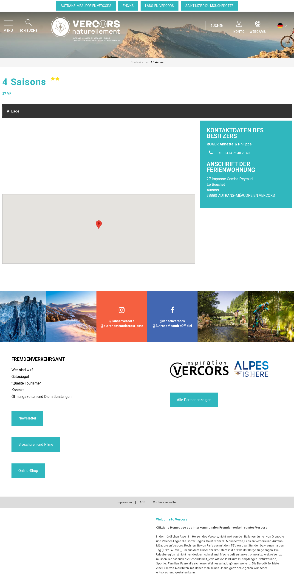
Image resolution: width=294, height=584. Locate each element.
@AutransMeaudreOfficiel (172, 326)
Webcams (257, 22)
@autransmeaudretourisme (122, 326)
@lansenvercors (121, 321)
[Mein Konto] (239, 22)
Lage (15, 111)
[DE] (282, 26)
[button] (99, 224)
